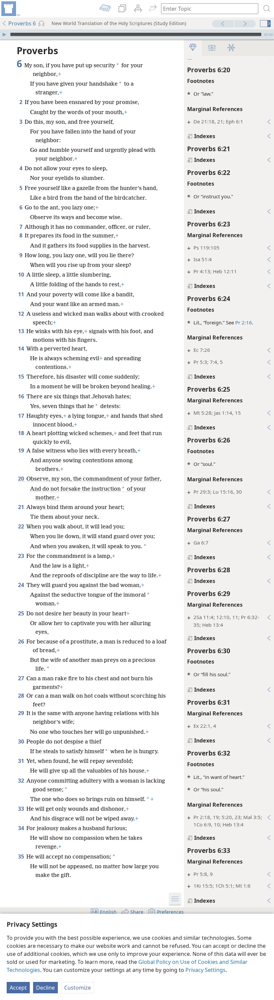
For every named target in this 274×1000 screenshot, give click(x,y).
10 (21, 274)
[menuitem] (10, 8)
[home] (10, 8)
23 (21, 556)
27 (21, 678)
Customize (77, 987)
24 (21, 585)
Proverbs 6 (22, 23)
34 (21, 828)
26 (21, 641)
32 (21, 780)
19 (21, 450)
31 (21, 761)
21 (21, 507)
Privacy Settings (205, 970)
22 (21, 526)
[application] (137, 34)
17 (21, 415)
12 (21, 313)
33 (21, 808)
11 (21, 294)
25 (21, 613)
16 (21, 396)
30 (21, 741)
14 (21, 348)
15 (21, 376)
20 (21, 478)
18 (21, 433)
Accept (18, 987)
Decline (45, 987)
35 (21, 856)
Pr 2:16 (243, 322)
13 (21, 331)
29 (21, 713)
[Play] (4, 34)
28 (21, 695)
